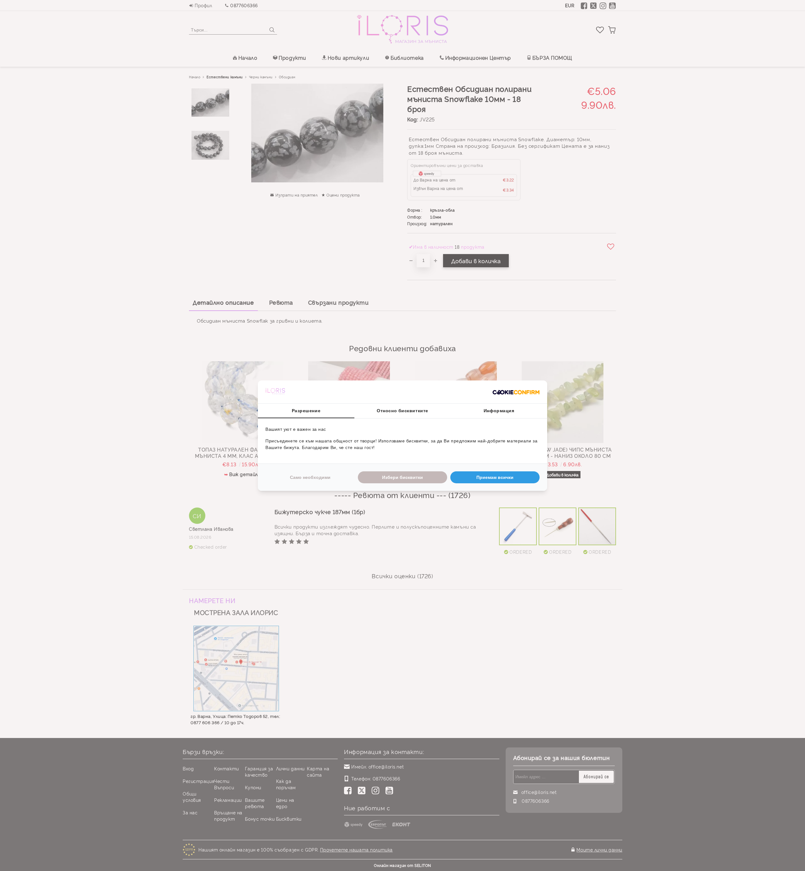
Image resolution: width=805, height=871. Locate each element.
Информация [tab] (499, 410)
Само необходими (310, 477)
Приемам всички (495, 477)
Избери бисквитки (402, 477)
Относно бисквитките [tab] (402, 410)
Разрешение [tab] (306, 410)
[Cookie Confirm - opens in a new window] (516, 392)
